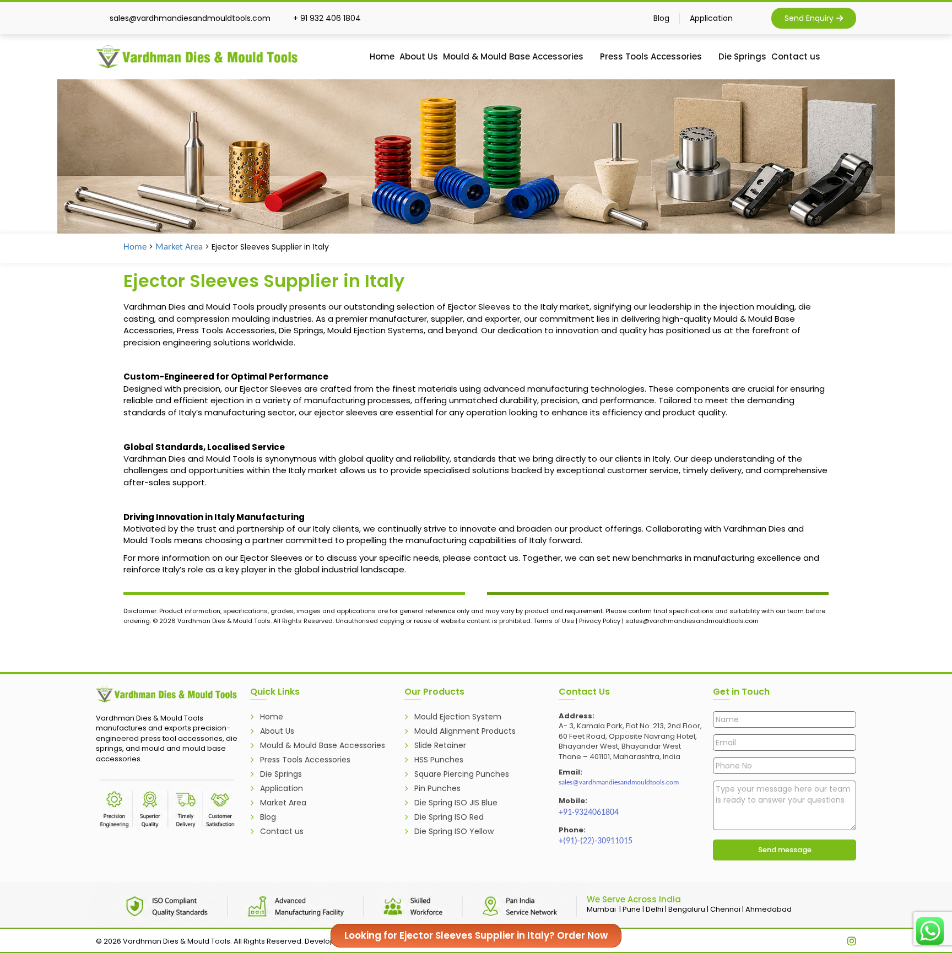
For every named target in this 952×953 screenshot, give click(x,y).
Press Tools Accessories (651, 56)
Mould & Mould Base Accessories (513, 56)
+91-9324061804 (589, 812)
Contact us (795, 56)
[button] (851, 54)
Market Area (179, 247)
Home (382, 56)
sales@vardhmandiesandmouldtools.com (619, 782)
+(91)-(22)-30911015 (595, 841)
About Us (418, 56)
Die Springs (742, 56)
